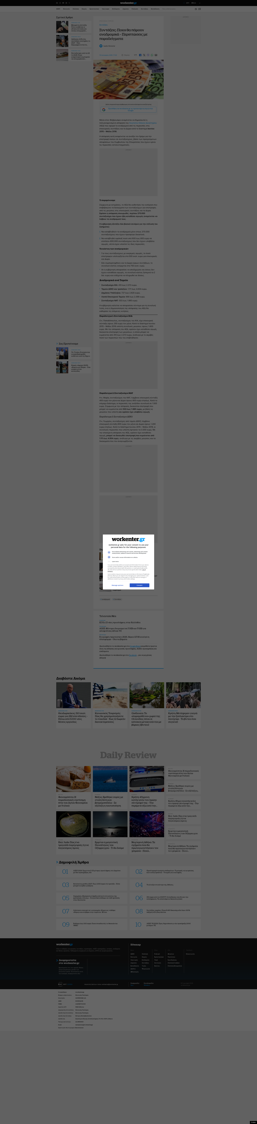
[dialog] (128, 562)
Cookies (253, 1122)
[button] (128, 561)
